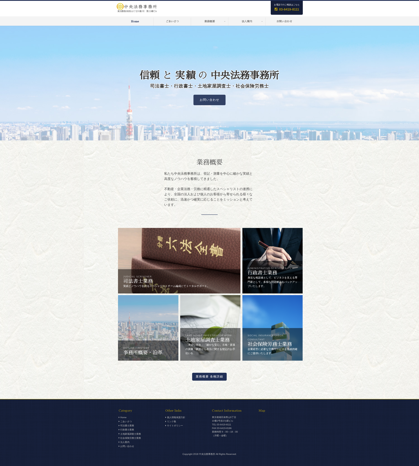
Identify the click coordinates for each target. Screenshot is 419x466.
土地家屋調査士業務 (130, 434)
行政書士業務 (127, 429)
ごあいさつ (172, 21)
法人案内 (247, 21)
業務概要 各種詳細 (209, 376)
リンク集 (171, 421)
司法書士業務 (127, 425)
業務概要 (209, 21)
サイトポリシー (175, 425)
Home (135, 21)
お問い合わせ (284, 21)
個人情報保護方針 (176, 417)
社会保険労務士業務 (130, 438)
